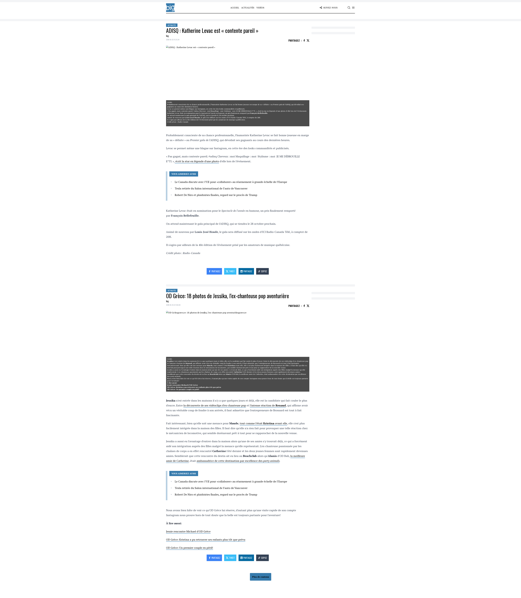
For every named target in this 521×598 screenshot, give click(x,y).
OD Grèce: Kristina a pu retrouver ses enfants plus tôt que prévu (194, 387)
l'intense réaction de (180, 363)
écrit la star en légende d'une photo (197, 161)
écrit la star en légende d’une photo (271, 111)
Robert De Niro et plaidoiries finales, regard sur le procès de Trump (216, 195)
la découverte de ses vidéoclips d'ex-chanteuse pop (288, 361)
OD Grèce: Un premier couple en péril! (183, 389)
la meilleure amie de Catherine (251, 374)
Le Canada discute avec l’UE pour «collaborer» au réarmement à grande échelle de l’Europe (231, 182)
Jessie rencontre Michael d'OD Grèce (182, 385)
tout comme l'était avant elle (228, 365)
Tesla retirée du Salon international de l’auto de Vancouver (211, 188)
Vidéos (260, 7)
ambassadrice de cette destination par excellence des (238, 461)
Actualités (247, 7)
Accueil (234, 7)
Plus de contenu (260, 576)
